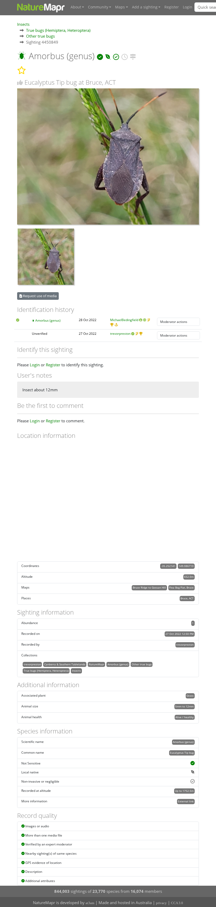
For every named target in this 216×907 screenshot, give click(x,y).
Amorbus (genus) (48, 320)
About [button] (76, 7)
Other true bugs (40, 36)
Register (171, 7)
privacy (161, 903)
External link (186, 801)
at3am (90, 903)
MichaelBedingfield (124, 320)
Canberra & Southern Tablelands (64, 664)
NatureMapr (96, 664)
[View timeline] (124, 56)
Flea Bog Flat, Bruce (181, 587)
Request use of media (39, 295)
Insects (23, 24)
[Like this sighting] (20, 82)
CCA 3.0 (177, 903)
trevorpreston (120, 333)
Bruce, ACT (187, 598)
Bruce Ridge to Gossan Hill (149, 587)
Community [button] (98, 7)
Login (187, 7)
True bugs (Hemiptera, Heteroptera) (58, 30)
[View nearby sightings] (133, 56)
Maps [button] (120, 7)
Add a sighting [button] (145, 7)
